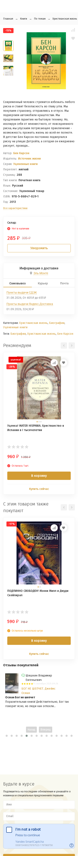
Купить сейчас (39, 489)
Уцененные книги (25, 164)
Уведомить (39, 248)
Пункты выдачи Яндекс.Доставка (29, 304)
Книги (23, 18)
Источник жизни (29, 158)
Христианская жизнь (64, 18)
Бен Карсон (21, 153)
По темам (40, 18)
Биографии (56, 323)
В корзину (39, 476)
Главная (8, 18)
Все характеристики (15, 208)
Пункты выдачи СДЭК (21, 292)
